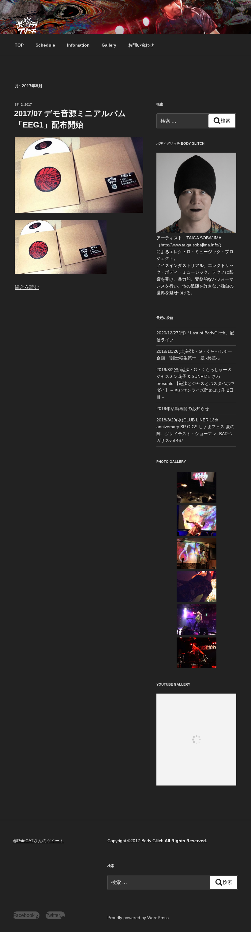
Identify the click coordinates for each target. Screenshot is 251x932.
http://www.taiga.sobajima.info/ (190, 244)
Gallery (109, 45)
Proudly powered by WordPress (138, 917)
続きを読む (27, 287)
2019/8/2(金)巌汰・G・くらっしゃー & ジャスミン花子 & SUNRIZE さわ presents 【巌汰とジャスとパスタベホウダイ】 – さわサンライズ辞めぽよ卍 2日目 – (195, 383)
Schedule (45, 45)
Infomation (78, 45)
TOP (19, 45)
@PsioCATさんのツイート (38, 840)
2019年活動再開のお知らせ (182, 408)
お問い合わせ (141, 45)
